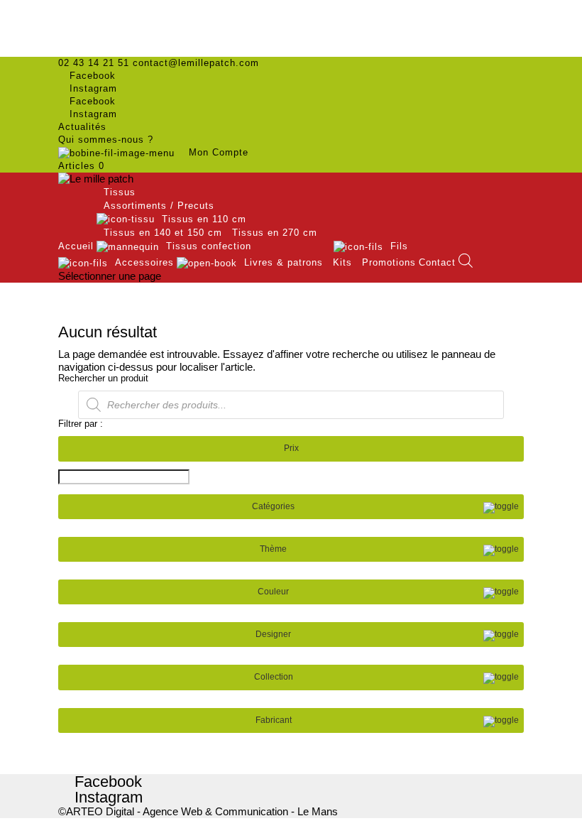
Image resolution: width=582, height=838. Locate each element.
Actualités (82, 126)
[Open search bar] (466, 261)
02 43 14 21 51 (93, 63)
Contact (437, 262)
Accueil (76, 246)
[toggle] (501, 507)
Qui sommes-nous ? (105, 139)
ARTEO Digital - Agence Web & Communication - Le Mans (202, 811)
